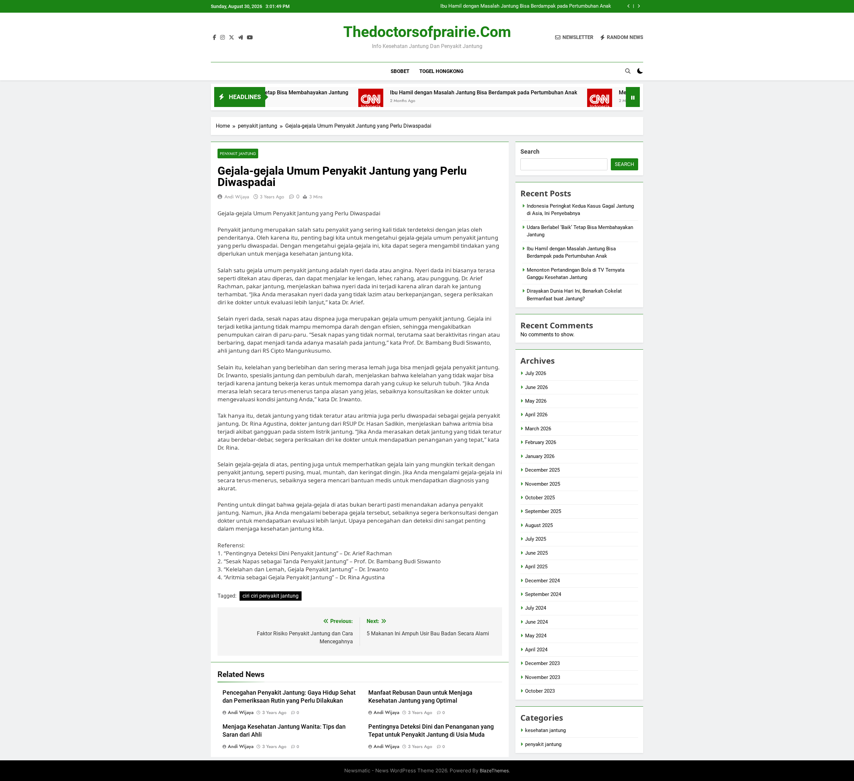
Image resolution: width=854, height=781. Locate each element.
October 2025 (540, 498)
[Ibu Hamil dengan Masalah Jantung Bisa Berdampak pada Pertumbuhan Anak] (340, 101)
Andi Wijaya (237, 196)
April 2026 (536, 415)
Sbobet (400, 71)
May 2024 (535, 636)
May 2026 (535, 401)
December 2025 (542, 470)
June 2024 (536, 622)
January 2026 (539, 456)
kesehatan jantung (545, 730)
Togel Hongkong (441, 71)
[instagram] (222, 38)
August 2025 (539, 525)
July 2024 (535, 608)
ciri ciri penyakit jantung (271, 596)
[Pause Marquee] (633, 97)
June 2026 (536, 387)
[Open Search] (627, 71)
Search (529, 151)
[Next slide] (638, 6)
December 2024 (542, 581)
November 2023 (542, 677)
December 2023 (542, 663)
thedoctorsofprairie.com (427, 32)
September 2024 (543, 594)
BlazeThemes (494, 770)
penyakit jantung (238, 153)
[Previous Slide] (628, 6)
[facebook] (214, 38)
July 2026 (535, 373)
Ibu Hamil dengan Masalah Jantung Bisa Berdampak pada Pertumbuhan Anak (525, 6)
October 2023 (540, 691)
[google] (240, 38)
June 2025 (536, 553)
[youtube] (250, 38)
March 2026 (538, 429)
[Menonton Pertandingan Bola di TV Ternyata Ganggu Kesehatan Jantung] (568, 101)
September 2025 (543, 511)
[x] (231, 38)
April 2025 (536, 567)
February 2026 (540, 442)
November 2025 (542, 484)
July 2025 (535, 539)
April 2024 (536, 650)
